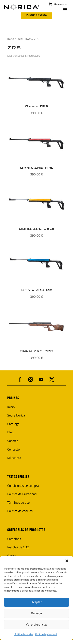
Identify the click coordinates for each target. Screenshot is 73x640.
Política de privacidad (46, 634)
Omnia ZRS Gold (36, 229)
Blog (10, 432)
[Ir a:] (22, 7)
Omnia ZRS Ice (36, 290)
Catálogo (13, 423)
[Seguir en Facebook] (20, 379)
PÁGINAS (13, 398)
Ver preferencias (36, 624)
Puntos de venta (36, 15)
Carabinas (14, 538)
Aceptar (36, 602)
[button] (67, 561)
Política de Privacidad (21, 493)
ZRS (14, 48)
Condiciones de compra (23, 485)
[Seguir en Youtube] (41, 379)
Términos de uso (18, 502)
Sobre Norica (16, 415)
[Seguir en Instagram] (30, 379)
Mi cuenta (14, 457)
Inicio (10, 38)
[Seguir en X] (51, 379)
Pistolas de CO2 (18, 547)
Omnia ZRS (36, 106)
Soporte (12, 440)
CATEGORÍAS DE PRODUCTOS (26, 530)
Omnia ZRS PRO (36, 351)
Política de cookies (23, 634)
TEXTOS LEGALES (18, 477)
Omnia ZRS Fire (36, 167)
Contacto (13, 449)
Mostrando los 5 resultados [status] (23, 55)
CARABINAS (24, 38)
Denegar (36, 613)
